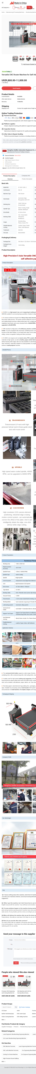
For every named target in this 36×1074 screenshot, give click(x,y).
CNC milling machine (22, 1016)
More (3, 1061)
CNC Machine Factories (9, 1046)
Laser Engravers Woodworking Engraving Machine (16, 1034)
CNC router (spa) (21, 1013)
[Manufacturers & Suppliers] (18, 3)
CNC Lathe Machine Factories (10, 1050)
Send (16, 963)
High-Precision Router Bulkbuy (11, 1058)
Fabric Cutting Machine (8, 1016)
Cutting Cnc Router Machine (10, 1054)
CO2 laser (4, 1010)
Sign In (4, 168)
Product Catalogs (25, 1007)
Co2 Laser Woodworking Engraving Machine (14, 1038)
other (18, 1010)
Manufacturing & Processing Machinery (15, 12)
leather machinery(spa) (8, 1013)
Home (3, 12)
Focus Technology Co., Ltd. (21, 1067)
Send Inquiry (16, 88)
